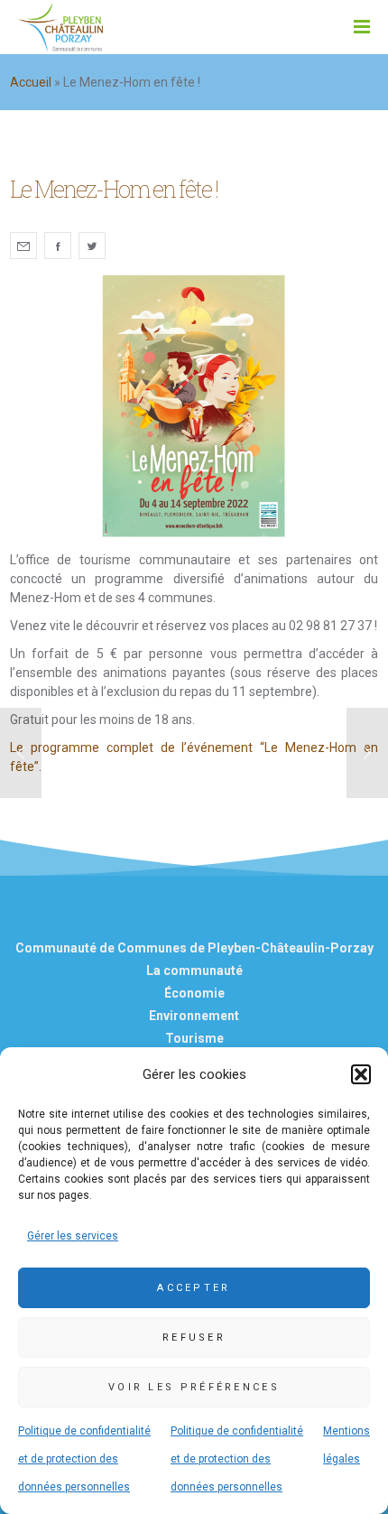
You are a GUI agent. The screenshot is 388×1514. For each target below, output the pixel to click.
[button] (361, 1074)
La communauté (194, 970)
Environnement (194, 1015)
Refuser (194, 1337)
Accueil (30, 82)
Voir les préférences (194, 1387)
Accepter (193, 1288)
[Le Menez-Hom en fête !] (23, 245)
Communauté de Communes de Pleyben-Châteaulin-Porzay (194, 948)
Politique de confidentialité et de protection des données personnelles (84, 1459)
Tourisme (194, 1038)
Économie (194, 993)
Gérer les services (72, 1236)
